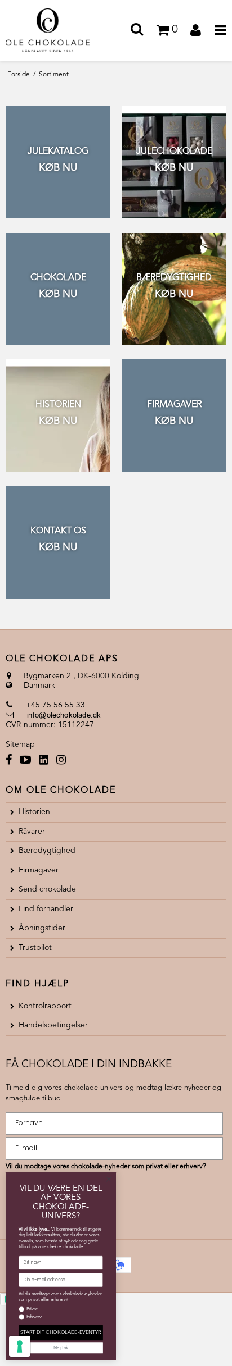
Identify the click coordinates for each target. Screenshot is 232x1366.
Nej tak (60, 1348)
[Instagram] (61, 761)
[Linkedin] (43, 761)
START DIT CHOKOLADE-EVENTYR (60, 1332)
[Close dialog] (109, 1180)
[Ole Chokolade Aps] (58, 30)
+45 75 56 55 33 (54, 705)
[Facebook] (9, 761)
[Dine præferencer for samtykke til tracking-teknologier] (19, 1346)
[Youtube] (25, 761)
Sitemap (20, 744)
